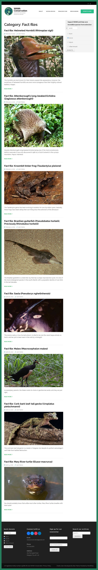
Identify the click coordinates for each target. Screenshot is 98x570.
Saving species (50, 11)
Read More (7, 89)
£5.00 (70, 33)
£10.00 (71, 38)
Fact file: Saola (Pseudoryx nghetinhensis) (27, 293)
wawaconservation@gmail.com (36, 540)
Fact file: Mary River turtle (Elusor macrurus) (28, 461)
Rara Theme (76, 566)
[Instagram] (90, 3)
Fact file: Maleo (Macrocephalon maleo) (26, 348)
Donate (70, 50)
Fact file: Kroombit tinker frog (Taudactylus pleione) (32, 166)
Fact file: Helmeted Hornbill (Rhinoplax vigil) (28, 30)
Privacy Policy (47, 566)
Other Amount (73, 46)
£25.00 (71, 42)
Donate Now (87, 11)
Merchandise (74, 11)
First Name (53, 535)
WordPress (90, 566)
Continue (8, 546)
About (41, 11)
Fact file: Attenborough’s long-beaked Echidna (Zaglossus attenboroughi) (29, 97)
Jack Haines (21, 34)
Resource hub (62, 11)
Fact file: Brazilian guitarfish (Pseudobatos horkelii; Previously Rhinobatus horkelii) (32, 222)
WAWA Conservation (20, 9)
